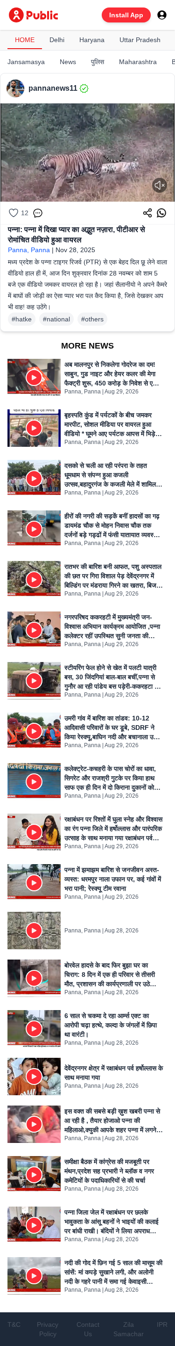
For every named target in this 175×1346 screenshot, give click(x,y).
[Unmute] (159, 185)
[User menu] (162, 15)
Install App (126, 15)
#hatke (22, 319)
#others (92, 319)
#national (56, 319)
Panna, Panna (29, 250)
